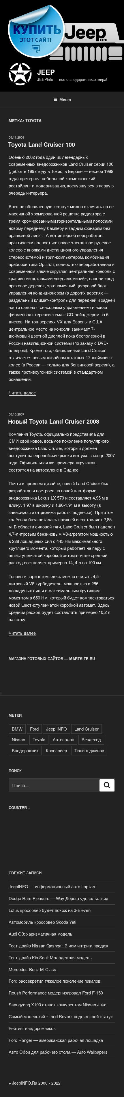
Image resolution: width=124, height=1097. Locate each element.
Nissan (18, 739)
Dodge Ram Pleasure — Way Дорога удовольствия (58, 898)
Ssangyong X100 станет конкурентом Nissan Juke (57, 1004)
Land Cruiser (86, 729)
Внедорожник (25, 750)
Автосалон (63, 739)
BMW (17, 729)
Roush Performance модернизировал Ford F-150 (56, 993)
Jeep (46, 72)
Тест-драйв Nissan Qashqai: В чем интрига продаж (58, 946)
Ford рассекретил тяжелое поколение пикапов (54, 981)
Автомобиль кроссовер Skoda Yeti (42, 922)
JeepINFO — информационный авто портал (52, 886)
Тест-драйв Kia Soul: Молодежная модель (50, 957)
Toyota (39, 739)
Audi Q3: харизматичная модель (40, 934)
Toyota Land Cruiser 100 (41, 144)
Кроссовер (56, 750)
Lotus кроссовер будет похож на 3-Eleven (50, 910)
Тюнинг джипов (89, 750)
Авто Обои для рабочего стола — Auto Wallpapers (58, 1052)
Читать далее (22, 393)
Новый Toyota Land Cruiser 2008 (53, 421)
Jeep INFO (56, 729)
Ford (34, 729)
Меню (65, 99)
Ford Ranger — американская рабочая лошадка (56, 1040)
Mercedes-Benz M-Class (32, 969)
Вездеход (91, 739)
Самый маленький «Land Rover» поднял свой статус (61, 1016)
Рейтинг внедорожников (32, 1028)
